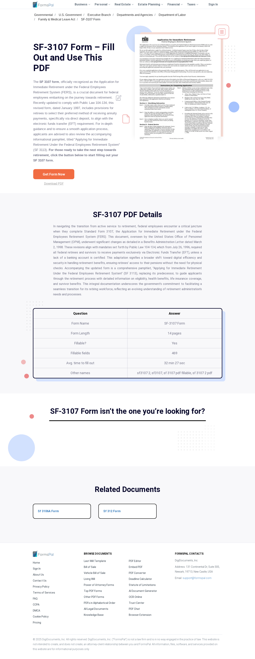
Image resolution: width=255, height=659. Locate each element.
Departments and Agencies (135, 14)
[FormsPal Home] (43, 553)
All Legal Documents (96, 608)
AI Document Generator (143, 590)
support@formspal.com (197, 578)
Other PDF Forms (94, 596)
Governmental (43, 14)
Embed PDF (135, 566)
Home (36, 562)
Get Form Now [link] (54, 174)
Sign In (213, 4)
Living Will (89, 578)
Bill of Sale (90, 566)
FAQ (35, 598)
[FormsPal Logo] (43, 4)
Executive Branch (99, 14)
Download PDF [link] (54, 183)
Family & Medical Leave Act (56, 19)
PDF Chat (134, 608)
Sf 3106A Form (48, 511)
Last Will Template (95, 560)
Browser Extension (140, 614)
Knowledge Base (94, 614)
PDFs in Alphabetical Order (99, 602)
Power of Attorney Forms (99, 584)
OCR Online (135, 596)
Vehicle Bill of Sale (94, 572)
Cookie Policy (41, 616)
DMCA (36, 610)
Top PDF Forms (93, 590)
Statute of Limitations (142, 584)
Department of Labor (172, 14)
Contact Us (39, 580)
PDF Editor (135, 560)
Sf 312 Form (112, 511)
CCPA (36, 604)
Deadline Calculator (140, 578)
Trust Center (136, 602)
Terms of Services (44, 592)
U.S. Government (70, 14)
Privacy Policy (41, 586)
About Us (38, 574)
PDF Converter (137, 572)
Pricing (37, 622)
